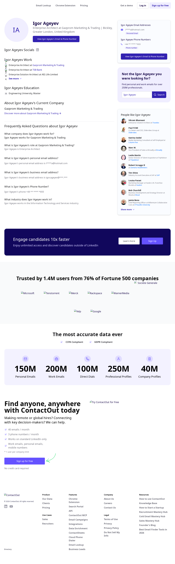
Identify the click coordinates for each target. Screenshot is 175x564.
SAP (158, 175)
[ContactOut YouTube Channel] (11, 526)
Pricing (84, 5)
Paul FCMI (133, 128)
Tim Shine (133, 172)
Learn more (129, 241)
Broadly (159, 150)
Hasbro (139, 185)
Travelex (156, 123)
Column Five (133, 142)
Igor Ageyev (46, 23)
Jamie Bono (134, 200)
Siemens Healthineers (138, 167)
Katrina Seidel (135, 137)
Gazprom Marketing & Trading (48, 65)
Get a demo (126, 5)
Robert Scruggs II (137, 165)
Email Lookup (43, 5)
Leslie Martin (135, 155)
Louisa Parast (135, 180)
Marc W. (132, 147)
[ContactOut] (17, 5)
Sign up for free (160, 5)
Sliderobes (133, 132)
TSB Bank (37, 69)
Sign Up (152, 241)
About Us (109, 498)
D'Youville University (142, 205)
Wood (137, 195)
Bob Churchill (135, 190)
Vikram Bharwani (137, 120)
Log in (142, 5)
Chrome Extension (65, 5)
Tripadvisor (134, 160)
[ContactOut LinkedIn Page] (5, 526)
